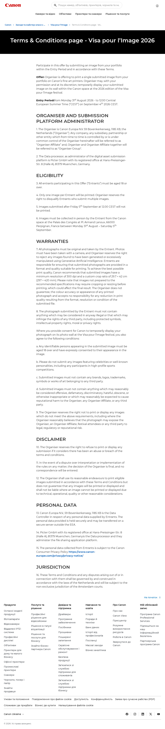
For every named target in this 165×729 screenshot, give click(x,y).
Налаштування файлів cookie (75, 705)
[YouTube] (158, 714)
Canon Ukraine (13, 714)
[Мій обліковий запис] (157, 5)
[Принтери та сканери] (103, 14)
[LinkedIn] (142, 714)
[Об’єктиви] (72, 14)
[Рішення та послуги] (131, 14)
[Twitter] (150, 714)
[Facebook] (127, 714)
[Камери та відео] (56, 14)
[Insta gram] (135, 714)
